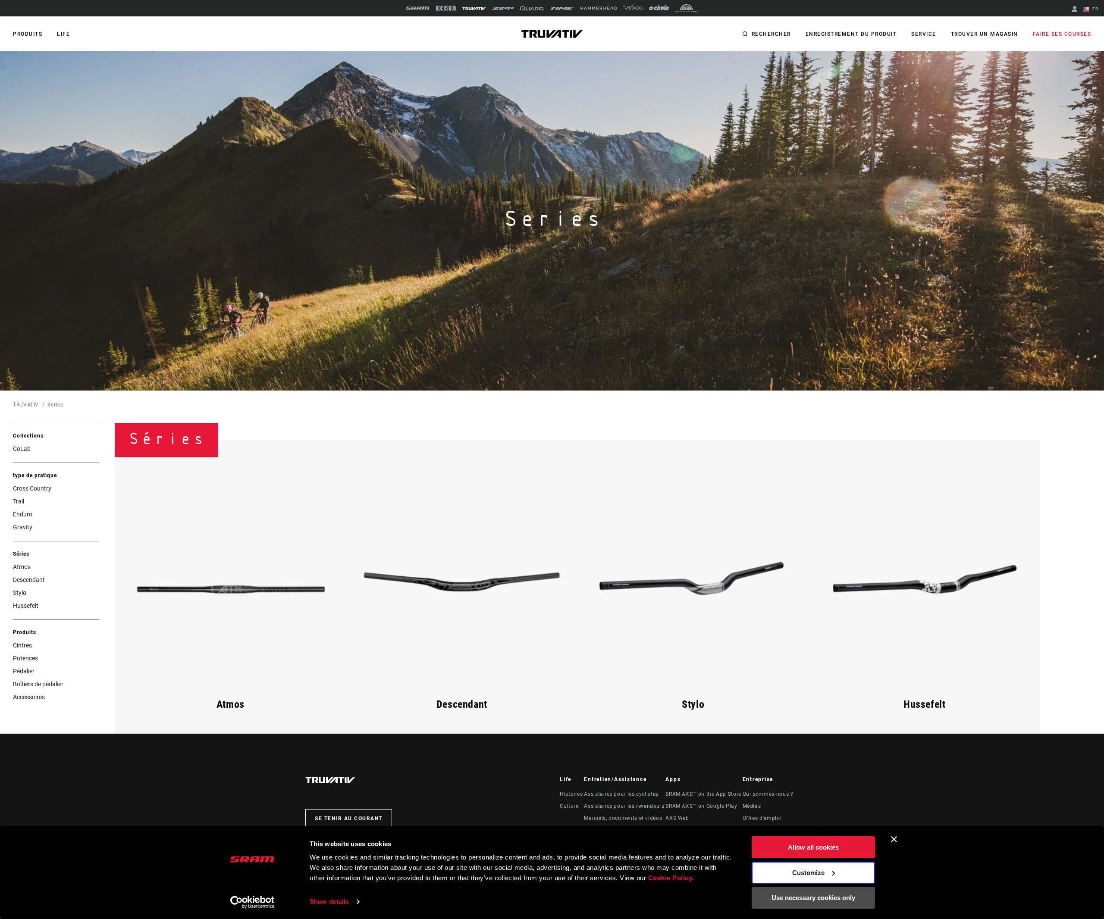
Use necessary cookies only (813, 897)
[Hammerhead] (598, 8)
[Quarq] (532, 8)
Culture (569, 806)
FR (1094, 8)
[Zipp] (503, 8)
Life (63, 34)
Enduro (22, 514)
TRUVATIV (26, 405)
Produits (27, 34)
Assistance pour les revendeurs (624, 806)
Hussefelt (25, 605)
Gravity (22, 527)
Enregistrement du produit (851, 34)
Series (55, 405)
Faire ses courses (1062, 34)
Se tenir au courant (349, 819)
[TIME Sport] (562, 8)
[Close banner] (894, 839)
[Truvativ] (474, 8)
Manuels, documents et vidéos (623, 818)
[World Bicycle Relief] (686, 8)
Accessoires (29, 697)
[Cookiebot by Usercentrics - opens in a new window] (252, 902)
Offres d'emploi (762, 818)
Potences (25, 658)
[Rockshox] (446, 8)
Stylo (19, 592)
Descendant (29, 579)
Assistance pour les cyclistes (621, 794)
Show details (329, 901)
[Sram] (418, 8)
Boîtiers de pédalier (38, 684)
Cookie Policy (670, 877)
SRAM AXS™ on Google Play (701, 806)
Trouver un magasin (984, 34)
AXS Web (677, 818)
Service (923, 34)
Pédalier (23, 671)
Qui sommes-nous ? (768, 794)
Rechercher (771, 34)
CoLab (22, 448)
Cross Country (32, 488)
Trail (18, 501)
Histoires (571, 794)
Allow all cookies (813, 847)
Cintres (22, 645)
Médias (752, 806)
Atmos (22, 566)
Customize (808, 872)
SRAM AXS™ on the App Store (703, 794)
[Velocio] (633, 8)
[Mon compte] (1074, 9)
